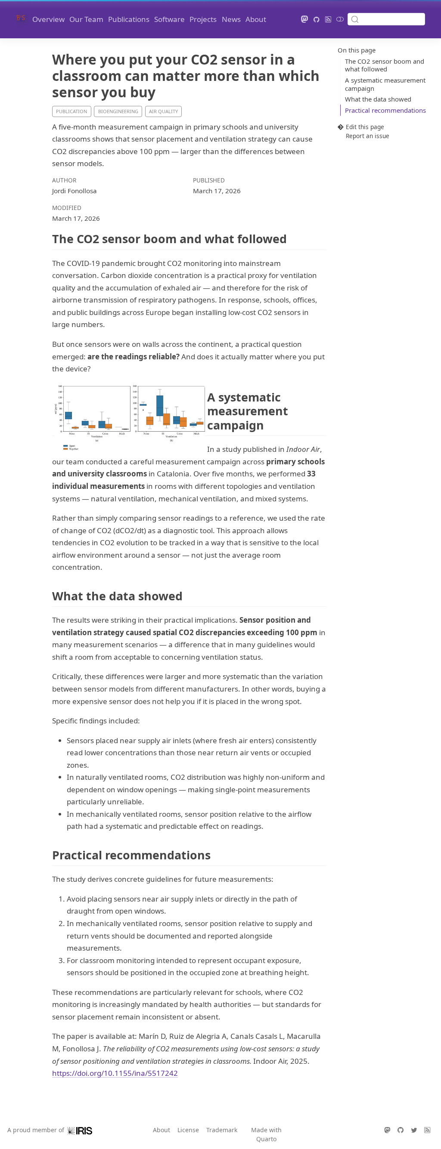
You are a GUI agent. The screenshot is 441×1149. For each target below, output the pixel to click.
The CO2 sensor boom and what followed (384, 65)
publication (71, 111)
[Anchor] (295, 238)
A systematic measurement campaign (385, 84)
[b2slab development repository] (317, 19)
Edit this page (365, 127)
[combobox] (386, 19)
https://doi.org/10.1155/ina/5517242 (115, 1073)
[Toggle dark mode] (340, 19)
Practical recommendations (385, 110)
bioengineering (118, 111)
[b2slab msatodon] (304, 19)
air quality (163, 111)
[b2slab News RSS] (328, 19)
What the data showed (378, 99)
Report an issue (367, 136)
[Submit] (355, 19)
